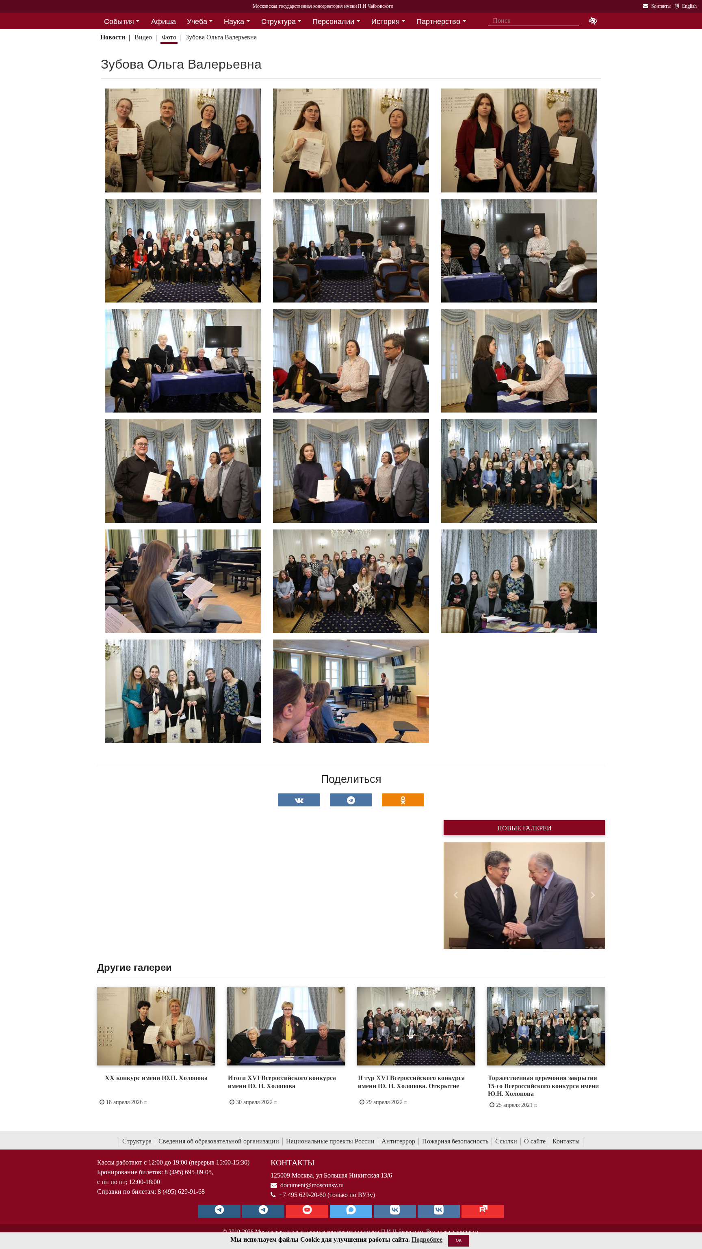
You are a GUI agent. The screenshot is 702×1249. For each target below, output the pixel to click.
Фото (169, 37)
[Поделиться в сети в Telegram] (351, 799)
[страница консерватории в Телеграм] (219, 1211)
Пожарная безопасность (455, 1141)
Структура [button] (278, 21)
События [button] (119, 21)
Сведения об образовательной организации (218, 1141)
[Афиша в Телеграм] (483, 1211)
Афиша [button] (163, 21)
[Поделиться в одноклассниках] (403, 799)
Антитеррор (398, 1141)
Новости (112, 37)
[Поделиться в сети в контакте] (299, 799)
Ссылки (506, 1141)
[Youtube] (307, 1211)
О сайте (535, 1141)
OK (459, 1240)
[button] (456, 895)
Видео (143, 37)
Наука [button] (234, 21)
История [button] (385, 21)
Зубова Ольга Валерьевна (221, 37)
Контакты (566, 1141)
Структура (137, 1141)
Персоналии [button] (333, 21)
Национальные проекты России (330, 1141)
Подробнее (427, 1239)
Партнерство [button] (438, 21)
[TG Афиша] (263, 1211)
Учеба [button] (197, 21)
